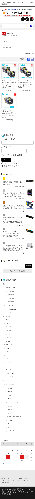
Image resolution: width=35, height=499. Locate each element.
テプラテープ (10, 384)
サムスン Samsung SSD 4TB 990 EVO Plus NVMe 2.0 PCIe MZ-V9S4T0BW (13, 182)
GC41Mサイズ (10, 377)
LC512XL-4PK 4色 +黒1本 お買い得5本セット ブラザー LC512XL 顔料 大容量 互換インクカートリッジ (13, 206)
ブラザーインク (7, 344)
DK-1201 (8, 320)
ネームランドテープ (12, 402)
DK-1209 (8, 323)
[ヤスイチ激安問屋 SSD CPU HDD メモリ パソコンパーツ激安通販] (17, 12)
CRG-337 (11, 302)
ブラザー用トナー (11, 305)
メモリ (15, 478)
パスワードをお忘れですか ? (16, 163)
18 (8, 457)
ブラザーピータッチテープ (14, 416)
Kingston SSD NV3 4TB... (10, 35)
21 (22, 457)
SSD (20, 478)
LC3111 (8, 355)
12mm (10, 388)
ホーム (3, 478)
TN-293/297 (12, 309)
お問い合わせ (5, 482)
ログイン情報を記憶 (13, 155)
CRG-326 (11, 295)
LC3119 (8, 359)
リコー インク (7, 369)
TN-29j (10, 312)
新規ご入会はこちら (12, 166)
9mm (9, 399)
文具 (4, 380)
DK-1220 (8, 330)
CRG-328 (11, 298)
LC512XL (8, 366)
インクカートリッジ (22, 480)
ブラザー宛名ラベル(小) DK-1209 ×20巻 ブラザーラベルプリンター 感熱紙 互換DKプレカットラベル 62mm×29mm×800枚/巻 (13, 248)
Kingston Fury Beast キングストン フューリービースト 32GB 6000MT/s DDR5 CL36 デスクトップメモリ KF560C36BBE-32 (13, 220)
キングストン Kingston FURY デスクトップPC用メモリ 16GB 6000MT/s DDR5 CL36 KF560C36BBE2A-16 (13, 234)
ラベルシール (10, 431)
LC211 (7, 352)
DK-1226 (8, 334)
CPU (9, 478)
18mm (10, 391)
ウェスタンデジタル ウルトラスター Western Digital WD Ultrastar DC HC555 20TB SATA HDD (13, 194)
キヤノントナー (10, 287)
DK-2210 (8, 341)
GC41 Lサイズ (10, 373)
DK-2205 (9, 337)
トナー (5, 284)
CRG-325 (11, 291)
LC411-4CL (9, 362)
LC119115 (8, 348)
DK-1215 (8, 327)
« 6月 (16, 466)
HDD (25, 478)
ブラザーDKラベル (8, 316)
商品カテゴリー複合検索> (17, 271)
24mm (10, 395)
